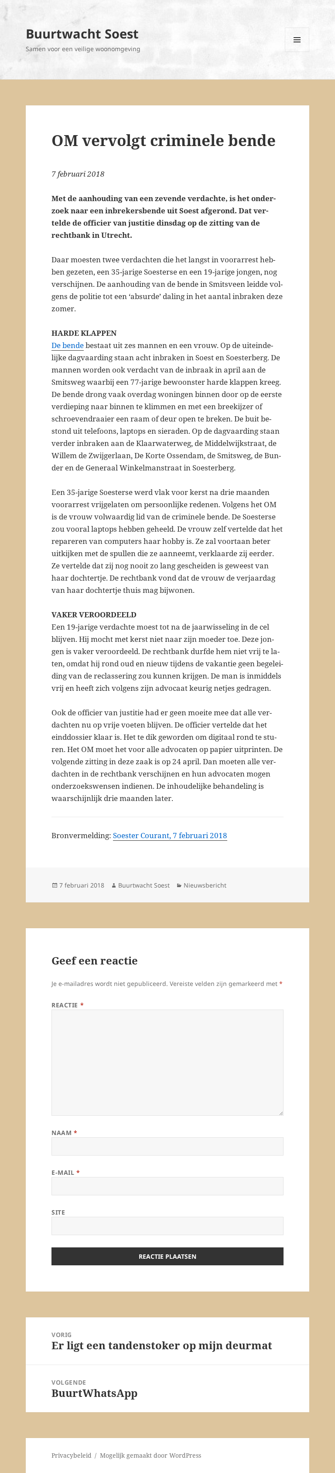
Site (58, 1212)
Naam (64, 1132)
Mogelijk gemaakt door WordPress (150, 1455)
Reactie (67, 1005)
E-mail (65, 1172)
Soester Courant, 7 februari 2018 (170, 835)
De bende (67, 345)
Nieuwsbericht (205, 885)
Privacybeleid (71, 1455)
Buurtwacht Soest (82, 33)
